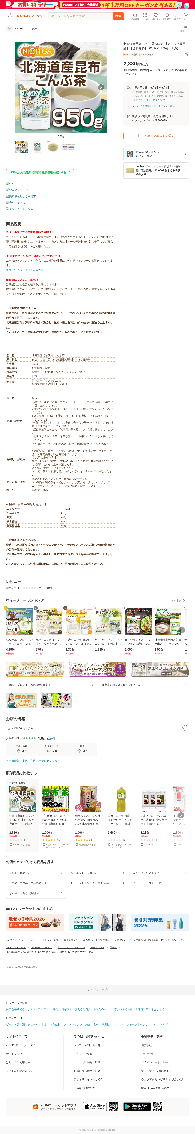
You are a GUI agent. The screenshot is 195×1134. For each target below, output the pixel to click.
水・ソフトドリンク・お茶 (44, 940)
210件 (51, 738)
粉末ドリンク (71, 940)
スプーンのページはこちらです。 (26, 270)
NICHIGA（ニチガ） (41, 947)
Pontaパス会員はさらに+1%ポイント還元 (153, 106)
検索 (118, 16)
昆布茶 (86, 940)
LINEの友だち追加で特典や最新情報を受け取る (37, 172)
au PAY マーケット (16, 940)
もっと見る (174, 600)
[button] (186, 54)
